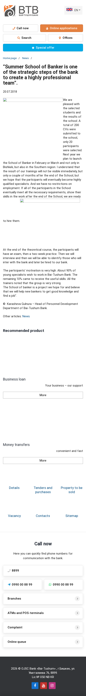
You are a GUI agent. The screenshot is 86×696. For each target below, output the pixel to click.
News (25, 58)
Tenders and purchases (43, 490)
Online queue (17, 642)
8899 (54, 673)
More (43, 395)
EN (76, 10)
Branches (14, 598)
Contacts (43, 516)
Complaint (15, 627)
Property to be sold (71, 490)
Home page (10, 58)
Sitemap (71, 516)
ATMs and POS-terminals (26, 613)
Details (14, 488)
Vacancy (14, 516)
